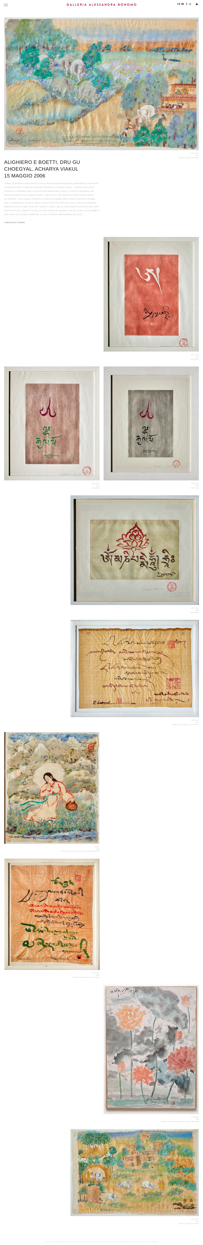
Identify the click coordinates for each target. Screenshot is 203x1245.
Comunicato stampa (14, 223)
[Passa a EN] (182, 4)
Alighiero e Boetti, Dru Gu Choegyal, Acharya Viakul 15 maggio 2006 (42, 169)
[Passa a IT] (179, 4)
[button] (6, 5)
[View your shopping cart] (195, 4)
